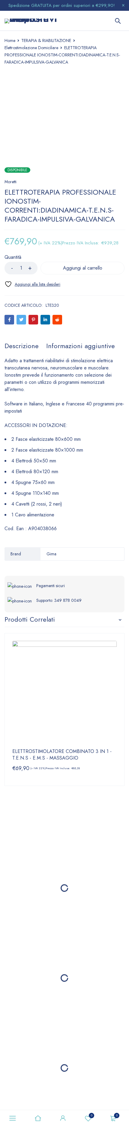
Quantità (12, 257)
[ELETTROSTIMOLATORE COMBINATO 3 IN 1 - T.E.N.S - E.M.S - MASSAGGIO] (64, 693)
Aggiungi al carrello (82, 267)
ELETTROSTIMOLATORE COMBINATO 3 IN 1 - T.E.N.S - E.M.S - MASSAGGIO (62, 754)
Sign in (63, 1118)
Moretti (10, 182)
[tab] (21, 346)
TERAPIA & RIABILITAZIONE (46, 40)
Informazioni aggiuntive (80, 346)
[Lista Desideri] (32, 284)
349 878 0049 (68, 600)
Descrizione (21, 346)
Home (9, 40)
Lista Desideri (91, 1115)
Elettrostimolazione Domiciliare (31, 48)
